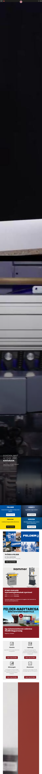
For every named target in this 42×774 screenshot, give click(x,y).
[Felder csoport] (21, 2)
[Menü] (1, 1)
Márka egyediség (10, 514)
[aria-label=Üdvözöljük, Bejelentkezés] (39, 1)
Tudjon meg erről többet (11, 561)
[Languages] (41, 1)
